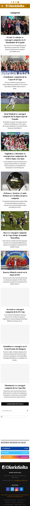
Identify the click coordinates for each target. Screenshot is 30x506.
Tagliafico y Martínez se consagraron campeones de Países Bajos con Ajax (15, 156)
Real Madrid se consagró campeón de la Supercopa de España (15, 116)
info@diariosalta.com (21, 480)
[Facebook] (8, 489)
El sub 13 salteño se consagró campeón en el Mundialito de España (15, 40)
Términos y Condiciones (17, 502)
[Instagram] (17, 489)
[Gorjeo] (12, 489)
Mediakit (8, 502)
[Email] (21, 489)
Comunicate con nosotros (10, 500)
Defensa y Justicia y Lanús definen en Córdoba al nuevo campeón (15, 195)
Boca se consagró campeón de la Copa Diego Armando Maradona (15, 235)
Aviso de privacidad (8, 504)
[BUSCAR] (27, 410)
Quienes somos (21, 500)
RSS (24, 504)
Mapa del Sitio (18, 504)
